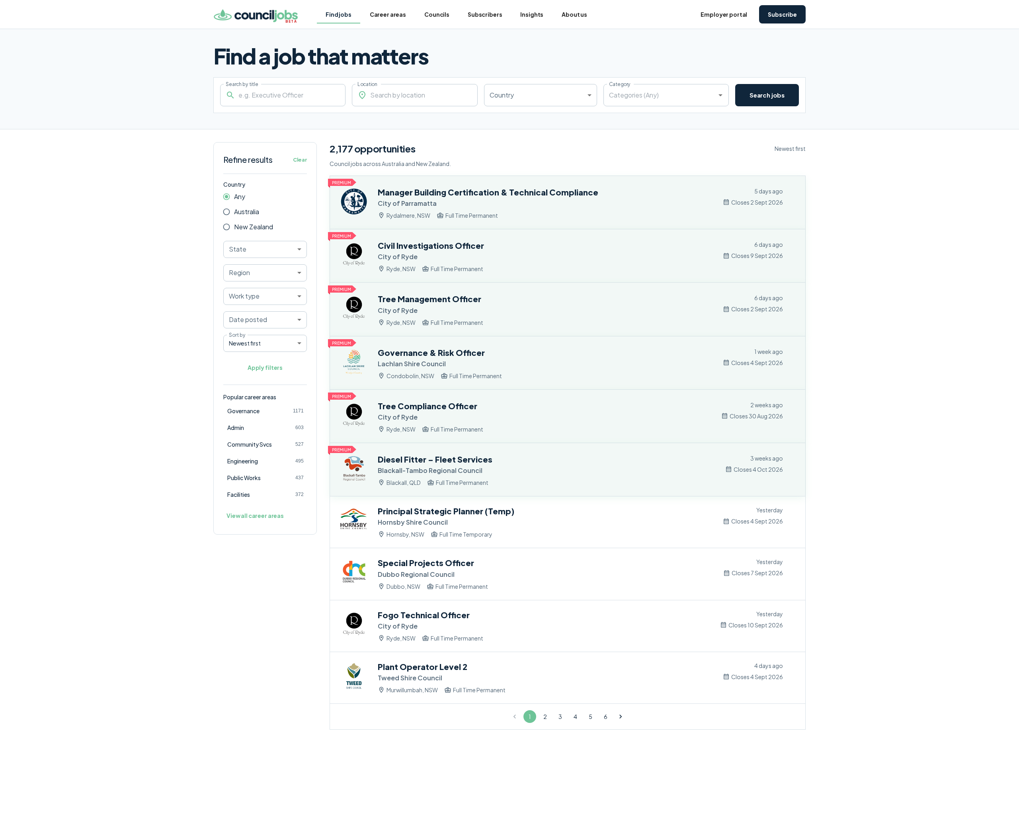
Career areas (388, 14)
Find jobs (338, 14)
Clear (300, 159)
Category (620, 84)
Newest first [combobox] (245, 343)
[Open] (720, 95)
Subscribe (782, 14)
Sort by (237, 335)
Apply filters (265, 367)
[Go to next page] (620, 716)
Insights (531, 14)
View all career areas (255, 515)
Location (367, 84)
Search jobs (767, 95)
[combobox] (540, 95)
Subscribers (485, 14)
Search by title (242, 84)
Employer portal (724, 14)
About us (574, 14)
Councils (436, 14)
